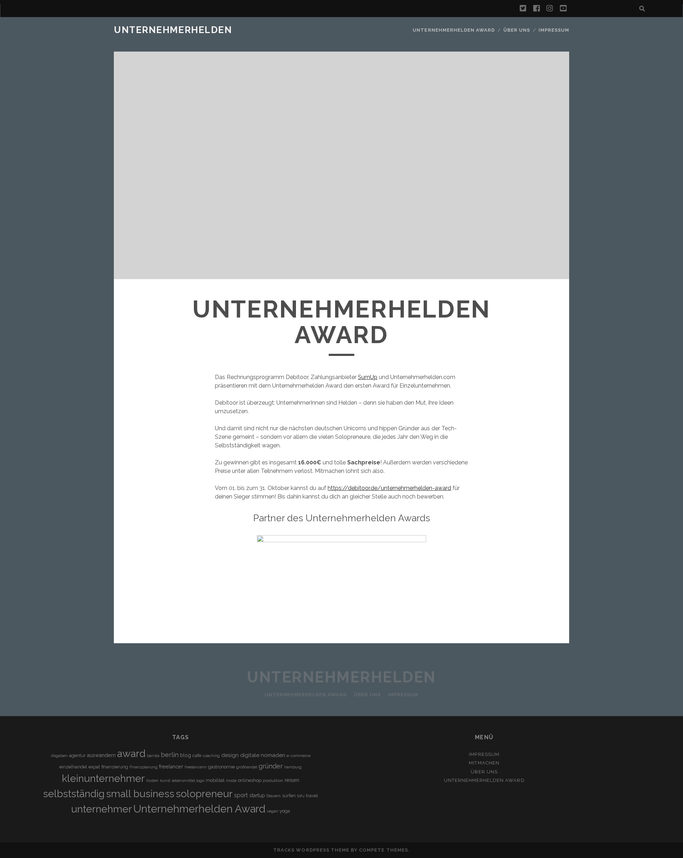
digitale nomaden (262, 755)
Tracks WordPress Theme (311, 850)
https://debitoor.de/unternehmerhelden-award (389, 488)
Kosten (152, 780)
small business (140, 794)
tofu (301, 796)
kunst (165, 780)
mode (231, 780)
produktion (273, 780)
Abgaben (59, 755)
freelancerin (196, 767)
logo (200, 780)
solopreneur (204, 794)
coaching (211, 755)
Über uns (516, 30)
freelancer (171, 766)
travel (312, 795)
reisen (292, 780)
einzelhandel (73, 766)
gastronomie (221, 766)
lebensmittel (183, 780)
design (230, 755)
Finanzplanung (143, 767)
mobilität (215, 780)
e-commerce (299, 755)
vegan (272, 811)
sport (241, 795)
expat (94, 766)
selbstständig (74, 794)
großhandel (246, 767)
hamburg (293, 767)
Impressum (554, 30)
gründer (271, 766)
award (131, 753)
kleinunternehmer (103, 778)
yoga (285, 811)
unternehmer (101, 809)
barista (153, 755)
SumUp (367, 377)
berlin (170, 754)
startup (257, 795)
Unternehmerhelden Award (454, 30)
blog (185, 755)
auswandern (101, 755)
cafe (196, 755)
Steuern (273, 796)
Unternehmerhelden (173, 30)
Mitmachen (484, 763)
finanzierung (114, 766)
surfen (289, 795)
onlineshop (249, 780)
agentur (77, 755)
